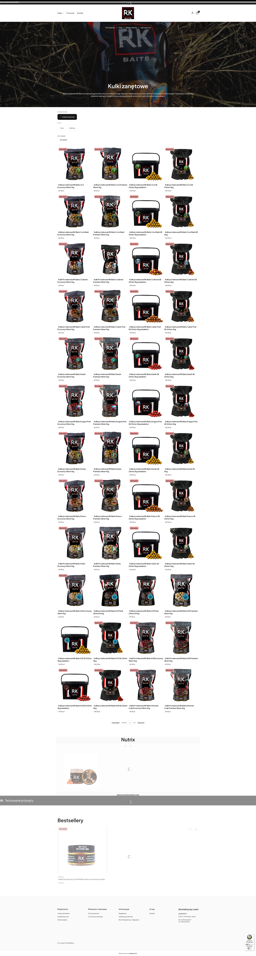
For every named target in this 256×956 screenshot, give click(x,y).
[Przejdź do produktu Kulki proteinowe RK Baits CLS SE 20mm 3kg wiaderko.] (146, 164)
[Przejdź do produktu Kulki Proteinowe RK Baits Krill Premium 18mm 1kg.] (181, 637)
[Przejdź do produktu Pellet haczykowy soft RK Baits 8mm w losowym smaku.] (83, 849)
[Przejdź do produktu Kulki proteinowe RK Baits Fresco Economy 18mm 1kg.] (75, 495)
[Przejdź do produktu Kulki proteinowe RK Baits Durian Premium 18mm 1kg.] (110, 448)
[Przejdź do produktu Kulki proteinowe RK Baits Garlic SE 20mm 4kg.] (181, 543)
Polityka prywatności (126, 916)
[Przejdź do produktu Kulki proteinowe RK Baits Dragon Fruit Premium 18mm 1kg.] (110, 401)
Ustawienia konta (63, 916)
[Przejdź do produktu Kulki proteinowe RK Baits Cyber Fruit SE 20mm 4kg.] (181, 306)
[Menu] (253, 934)
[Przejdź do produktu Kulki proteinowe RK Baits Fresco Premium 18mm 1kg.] (110, 495)
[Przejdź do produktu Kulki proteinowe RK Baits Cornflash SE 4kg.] (181, 211)
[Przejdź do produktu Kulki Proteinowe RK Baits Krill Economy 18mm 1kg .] (146, 637)
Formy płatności (93, 913)
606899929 (182, 914)
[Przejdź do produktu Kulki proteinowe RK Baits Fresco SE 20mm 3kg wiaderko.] (146, 495)
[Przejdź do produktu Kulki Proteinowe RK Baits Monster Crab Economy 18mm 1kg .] (146, 685)
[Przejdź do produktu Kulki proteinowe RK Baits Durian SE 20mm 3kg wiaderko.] (146, 448)
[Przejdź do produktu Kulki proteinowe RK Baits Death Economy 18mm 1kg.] (75, 353)
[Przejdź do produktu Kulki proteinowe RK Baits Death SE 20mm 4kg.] (181, 353)
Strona (124, 722)
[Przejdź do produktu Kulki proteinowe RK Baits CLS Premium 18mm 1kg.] (110, 164)
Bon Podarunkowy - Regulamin (129, 920)
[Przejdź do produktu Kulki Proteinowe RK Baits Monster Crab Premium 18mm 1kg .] (181, 685)
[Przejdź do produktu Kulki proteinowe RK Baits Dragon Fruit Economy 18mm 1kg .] (75, 401)
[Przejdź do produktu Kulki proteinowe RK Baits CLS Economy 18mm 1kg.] (75, 164)
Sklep (120, 28)
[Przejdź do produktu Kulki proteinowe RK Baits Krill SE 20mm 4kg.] (110, 685)
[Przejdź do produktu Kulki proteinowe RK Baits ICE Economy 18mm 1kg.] (75, 590)
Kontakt (152, 913)
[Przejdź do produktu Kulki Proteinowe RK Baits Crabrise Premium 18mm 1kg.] (110, 258)
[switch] (249, 948)
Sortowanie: (62, 136)
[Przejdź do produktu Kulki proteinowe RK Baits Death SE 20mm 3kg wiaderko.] (146, 353)
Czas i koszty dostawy (95, 916)
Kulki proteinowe (131, 28)
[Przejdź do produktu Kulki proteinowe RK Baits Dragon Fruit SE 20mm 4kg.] (181, 401)
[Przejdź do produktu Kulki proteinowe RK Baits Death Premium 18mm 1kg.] (110, 353)
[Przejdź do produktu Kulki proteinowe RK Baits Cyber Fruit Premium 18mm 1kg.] (110, 306)
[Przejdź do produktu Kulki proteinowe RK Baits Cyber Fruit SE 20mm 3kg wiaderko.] (146, 306)
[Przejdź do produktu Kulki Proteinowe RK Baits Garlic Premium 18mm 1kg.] (110, 543)
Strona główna (110, 28)
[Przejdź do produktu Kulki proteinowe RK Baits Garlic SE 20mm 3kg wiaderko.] (146, 543)
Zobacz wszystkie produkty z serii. (128, 795)
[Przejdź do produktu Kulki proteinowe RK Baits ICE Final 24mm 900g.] (146, 590)
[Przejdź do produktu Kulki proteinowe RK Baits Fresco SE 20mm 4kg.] (181, 495)
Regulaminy (122, 913)
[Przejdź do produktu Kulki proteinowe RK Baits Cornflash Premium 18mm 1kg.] (110, 211)
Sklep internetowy (127, 953)
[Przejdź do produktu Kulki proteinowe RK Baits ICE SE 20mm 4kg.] (110, 637)
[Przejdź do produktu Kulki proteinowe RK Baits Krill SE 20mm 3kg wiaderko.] (75, 685)
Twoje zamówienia (64, 913)
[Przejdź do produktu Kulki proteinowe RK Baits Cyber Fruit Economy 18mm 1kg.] (75, 306)
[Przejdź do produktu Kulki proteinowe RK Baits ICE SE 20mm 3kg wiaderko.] (75, 637)
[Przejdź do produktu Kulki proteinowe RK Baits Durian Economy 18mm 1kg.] (75, 448)
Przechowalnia (62, 920)
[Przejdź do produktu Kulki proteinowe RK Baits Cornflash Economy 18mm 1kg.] (75, 211)
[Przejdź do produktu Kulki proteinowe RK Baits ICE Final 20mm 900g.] (110, 590)
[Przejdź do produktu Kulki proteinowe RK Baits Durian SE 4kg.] (181, 448)
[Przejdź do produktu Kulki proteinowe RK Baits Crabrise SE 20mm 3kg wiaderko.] (146, 258)
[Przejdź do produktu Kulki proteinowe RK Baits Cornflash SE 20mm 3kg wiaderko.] (146, 211)
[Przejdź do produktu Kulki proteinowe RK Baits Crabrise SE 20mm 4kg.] (181, 258)
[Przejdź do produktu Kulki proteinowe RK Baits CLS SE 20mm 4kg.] (181, 164)
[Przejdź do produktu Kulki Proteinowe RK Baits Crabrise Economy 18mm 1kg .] (75, 258)
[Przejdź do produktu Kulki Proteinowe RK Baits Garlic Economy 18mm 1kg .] (75, 543)
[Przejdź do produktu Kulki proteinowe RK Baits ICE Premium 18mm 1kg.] (181, 590)
